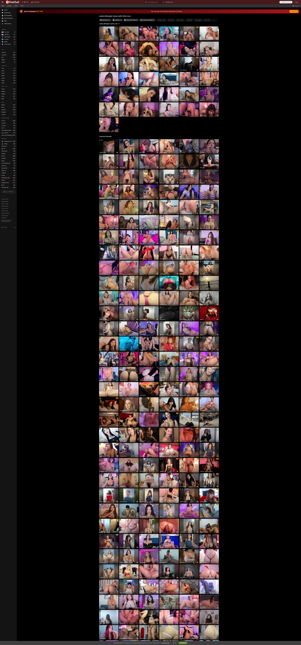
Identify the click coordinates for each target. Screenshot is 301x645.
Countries (117, 20)
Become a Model (5, 213)
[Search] (163, 2)
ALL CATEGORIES (9, 191)
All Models (4, 217)
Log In (296, 2)
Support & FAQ (5, 199)
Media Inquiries (5, 206)
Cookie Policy (166, 643)
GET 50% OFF (293, 11)
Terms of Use (5, 210)
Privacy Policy (5, 208)
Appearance (105, 20)
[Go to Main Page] (13, 2)
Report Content (5, 203)
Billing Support (5, 201)
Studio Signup (5, 215)
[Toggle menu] (2, 2)
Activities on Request (147, 20)
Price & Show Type (131, 20)
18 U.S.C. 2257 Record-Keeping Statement (7, 221)
